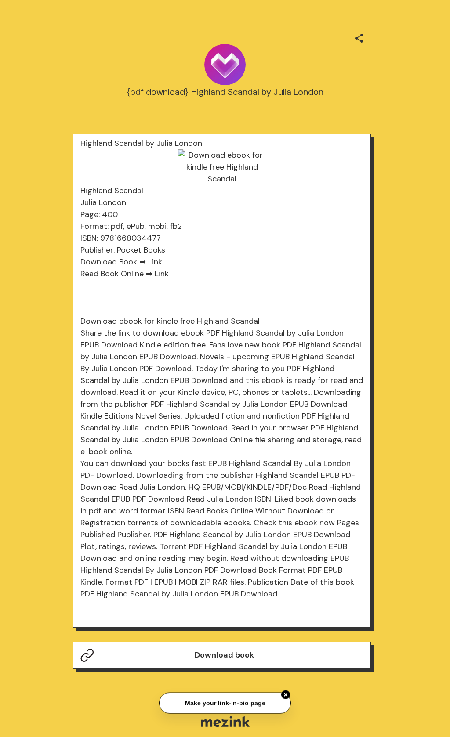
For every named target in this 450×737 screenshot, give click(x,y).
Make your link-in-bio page (225, 702)
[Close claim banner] (285, 694)
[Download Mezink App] (225, 721)
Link (155, 262)
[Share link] (359, 37)
